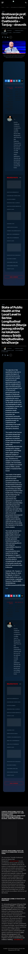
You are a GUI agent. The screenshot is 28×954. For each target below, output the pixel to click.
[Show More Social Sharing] (10, 37)
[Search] (25, 2)
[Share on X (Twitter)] (5, 37)
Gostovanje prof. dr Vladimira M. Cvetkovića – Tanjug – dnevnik (19, 608)
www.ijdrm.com (18, 939)
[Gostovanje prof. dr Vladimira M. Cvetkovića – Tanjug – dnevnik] (14, 47)
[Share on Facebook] (3, 37)
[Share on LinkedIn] (8, 37)
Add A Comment (14, 277)
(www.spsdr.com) (14, 861)
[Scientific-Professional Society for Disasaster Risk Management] (14, 2)
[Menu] (3, 2)
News (3, 11)
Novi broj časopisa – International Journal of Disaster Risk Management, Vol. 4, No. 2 (9, 611)
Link (7, 588)
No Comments (17, 32)
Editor (10, 30)
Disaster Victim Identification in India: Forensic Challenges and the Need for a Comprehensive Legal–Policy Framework (14, 230)
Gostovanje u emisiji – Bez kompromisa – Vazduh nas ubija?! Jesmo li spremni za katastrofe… (18, 95)
